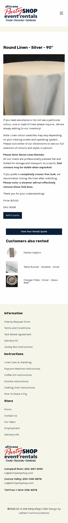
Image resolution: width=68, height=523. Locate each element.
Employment (12, 428)
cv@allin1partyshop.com (19, 483)
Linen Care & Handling (18, 362)
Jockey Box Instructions (18, 346)
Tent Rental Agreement (17, 334)
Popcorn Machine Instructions (22, 368)
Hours (8, 409)
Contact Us (10, 415)
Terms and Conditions (17, 328)
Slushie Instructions (16, 381)
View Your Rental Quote (34, 231)
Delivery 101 (11, 340)
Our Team (10, 421)
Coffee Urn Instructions (18, 374)
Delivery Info (11, 434)
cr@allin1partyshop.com (18, 473)
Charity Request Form (17, 321)
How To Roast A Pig (15, 393)
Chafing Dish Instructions (19, 387)
